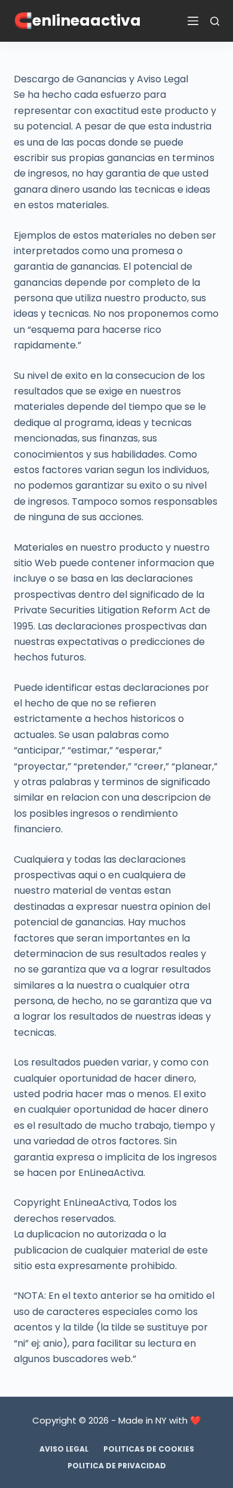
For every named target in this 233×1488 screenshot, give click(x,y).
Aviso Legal (63, 1449)
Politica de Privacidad (117, 1466)
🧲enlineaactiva (77, 20)
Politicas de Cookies (148, 1449)
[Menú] (193, 21)
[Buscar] (214, 21)
